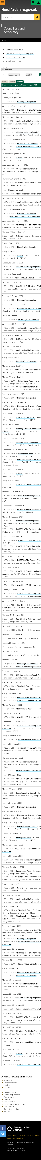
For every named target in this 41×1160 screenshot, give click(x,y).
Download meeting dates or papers (20, 53)
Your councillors (9, 1102)
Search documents (10, 1083)
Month (12, 82)
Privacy (15, 1135)
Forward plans (9, 1097)
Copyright (29, 1135)
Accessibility (11, 1139)
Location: (5, 67)
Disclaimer (22, 1135)
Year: (22, 75)
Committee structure (11, 1109)
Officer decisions (10, 1092)
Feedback (37, 1135)
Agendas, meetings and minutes (16, 1076)
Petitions (7, 1111)
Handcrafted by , (15, 1148)
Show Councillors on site (15, 57)
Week (4, 82)
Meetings (7, 1085)
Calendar (7, 1099)
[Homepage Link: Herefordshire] (20, 1128)
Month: (5, 75)
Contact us (19, 1139)
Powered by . (16, 1150)
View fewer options (13, 61)
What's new (8, 1080)
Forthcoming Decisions (12, 1095)
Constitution (8, 1087)
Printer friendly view (14, 50)
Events (20, 82)
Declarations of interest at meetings (16, 1104)
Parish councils (9, 1106)
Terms (9, 1135)
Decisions (7, 1090)
